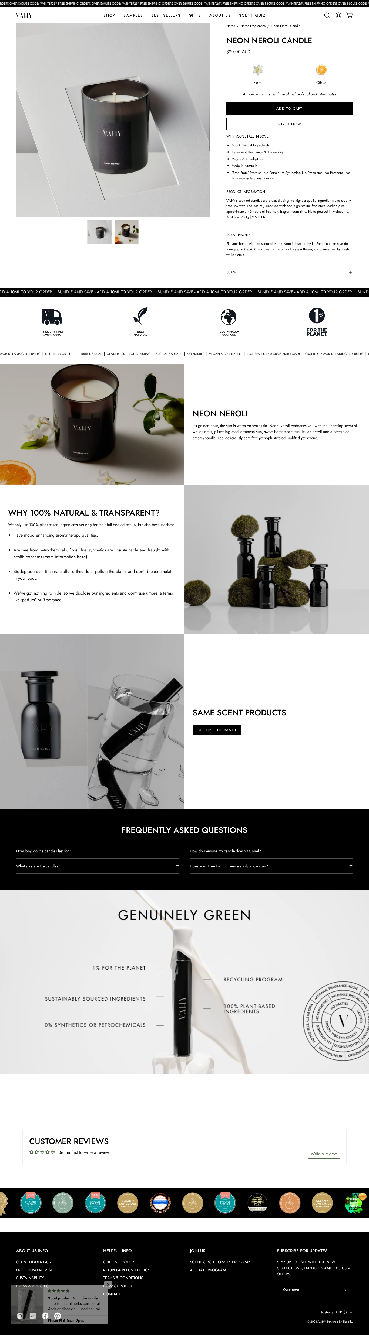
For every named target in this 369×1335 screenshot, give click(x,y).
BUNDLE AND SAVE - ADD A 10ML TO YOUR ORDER (69, 292)
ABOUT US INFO (32, 1251)
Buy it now (289, 124)
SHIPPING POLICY (118, 1262)
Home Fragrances (253, 25)
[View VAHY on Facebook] (45, 1316)
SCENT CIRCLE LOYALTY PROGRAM (220, 1262)
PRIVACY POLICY (117, 1286)
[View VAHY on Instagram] (20, 1316)
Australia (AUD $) (334, 1312)
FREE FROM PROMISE (34, 1270)
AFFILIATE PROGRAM (208, 1270)
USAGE (231, 272)
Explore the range (217, 730)
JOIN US (197, 1251)
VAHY (322, 1321)
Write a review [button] (324, 1154)
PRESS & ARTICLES (32, 1286)
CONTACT (112, 1294)
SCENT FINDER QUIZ (34, 1262)
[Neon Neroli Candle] (100, 232)
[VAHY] (24, 15)
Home (230, 25)
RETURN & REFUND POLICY (126, 1270)
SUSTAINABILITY (30, 1278)
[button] (195, 15)
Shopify (347, 1321)
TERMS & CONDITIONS (123, 1278)
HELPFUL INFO (117, 1251)
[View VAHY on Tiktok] (33, 1316)
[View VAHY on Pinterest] (57, 1316)
